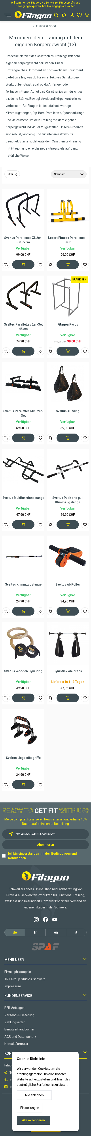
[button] (56, 15)
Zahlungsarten (14, 1022)
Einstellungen (29, 1108)
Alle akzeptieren (33, 1120)
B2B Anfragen (14, 1008)
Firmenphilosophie (17, 972)
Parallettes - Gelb (67, 240)
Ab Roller (67, 584)
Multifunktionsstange (23, 498)
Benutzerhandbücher (19, 1029)
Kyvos (67, 324)
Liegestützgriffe (23, 758)
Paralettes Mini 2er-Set (23, 413)
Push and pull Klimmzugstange (67, 500)
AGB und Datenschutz (20, 1037)
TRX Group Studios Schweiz (24, 979)
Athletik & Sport (46, 26)
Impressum (12, 986)
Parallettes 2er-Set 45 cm (23, 327)
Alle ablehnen (34, 1095)
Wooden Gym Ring (23, 671)
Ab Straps (67, 671)
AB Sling (68, 411)
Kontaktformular (16, 1044)
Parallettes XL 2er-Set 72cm (23, 240)
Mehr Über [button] (14, 960)
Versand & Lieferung (19, 1015)
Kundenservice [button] (18, 996)
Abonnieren (45, 844)
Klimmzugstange (23, 584)
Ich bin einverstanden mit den (42, 856)
